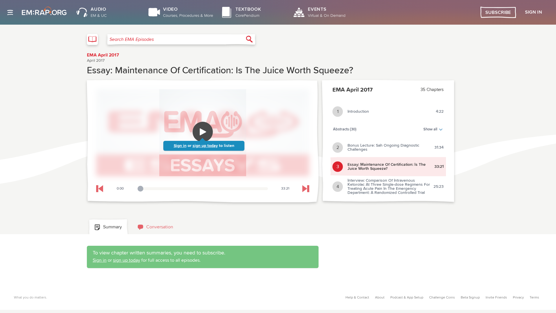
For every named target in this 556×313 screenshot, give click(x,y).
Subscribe (498, 12)
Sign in (180, 146)
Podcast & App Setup (406, 297)
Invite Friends (496, 297)
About (380, 297)
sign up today (205, 146)
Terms (534, 297)
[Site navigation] (10, 12)
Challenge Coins (442, 297)
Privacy (518, 297)
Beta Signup (470, 297)
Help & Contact (357, 297)
